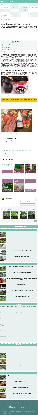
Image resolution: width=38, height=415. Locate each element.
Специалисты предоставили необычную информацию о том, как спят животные (21, 306)
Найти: (14, 226)
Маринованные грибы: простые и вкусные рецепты (22, 393)
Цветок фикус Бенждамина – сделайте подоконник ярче (22, 250)
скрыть (24, 41)
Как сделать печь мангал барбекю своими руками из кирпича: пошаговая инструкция (22, 375)
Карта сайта (23, 406)
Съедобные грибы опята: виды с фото (21, 381)
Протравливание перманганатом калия (9, 46)
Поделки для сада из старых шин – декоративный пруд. (22, 272)
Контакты (9, 406)
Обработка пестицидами (6, 44)
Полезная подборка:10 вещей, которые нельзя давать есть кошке (21, 365)
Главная (2, 19)
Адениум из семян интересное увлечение (21, 238)
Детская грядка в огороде (21, 284)
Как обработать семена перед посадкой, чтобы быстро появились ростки (17, 150)
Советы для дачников (7, 19)
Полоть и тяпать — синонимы (21, 336)
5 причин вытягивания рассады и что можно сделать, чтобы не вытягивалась (18, 153)
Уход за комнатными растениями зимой (22, 256)
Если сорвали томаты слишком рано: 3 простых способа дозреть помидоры (21, 330)
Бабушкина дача (4, 1)
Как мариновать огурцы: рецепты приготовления (21, 387)
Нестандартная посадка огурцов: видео (22, 296)
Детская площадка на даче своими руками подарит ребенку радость (21, 266)
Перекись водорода (6, 47)
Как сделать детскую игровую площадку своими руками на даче (21, 290)
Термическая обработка (6, 49)
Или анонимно (25, 201)
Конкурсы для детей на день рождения (22, 318)
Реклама (22, 407)
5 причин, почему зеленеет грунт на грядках (21, 324)
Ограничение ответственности (12, 407)
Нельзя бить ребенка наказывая (21, 312)
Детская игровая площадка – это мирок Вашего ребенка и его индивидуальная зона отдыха (22, 279)
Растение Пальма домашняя (22, 244)
